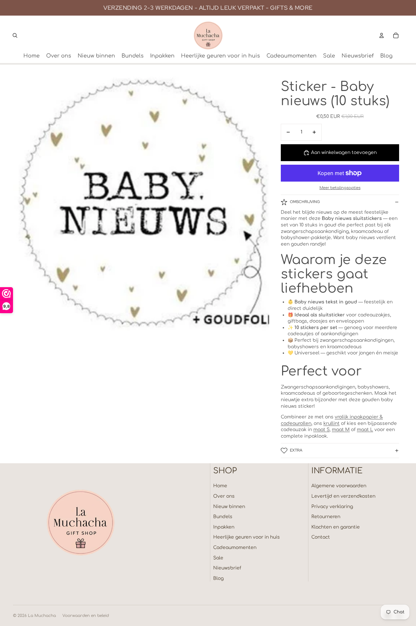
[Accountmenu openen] (381, 35)
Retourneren (325, 516)
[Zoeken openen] (15, 35)
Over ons (224, 496)
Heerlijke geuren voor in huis (246, 537)
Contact (320, 537)
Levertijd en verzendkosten (343, 496)
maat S (321, 429)
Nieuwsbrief (227, 568)
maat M (341, 429)
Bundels (222, 516)
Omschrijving (305, 201)
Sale (218, 558)
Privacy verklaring (332, 506)
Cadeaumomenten (234, 547)
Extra (296, 450)
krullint (331, 423)
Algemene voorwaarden (338, 485)
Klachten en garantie (335, 527)
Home (220, 485)
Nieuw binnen (229, 506)
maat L (365, 429)
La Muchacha (42, 615)
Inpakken (223, 527)
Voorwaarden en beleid (85, 615)
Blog (218, 578)
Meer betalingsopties (339, 188)
